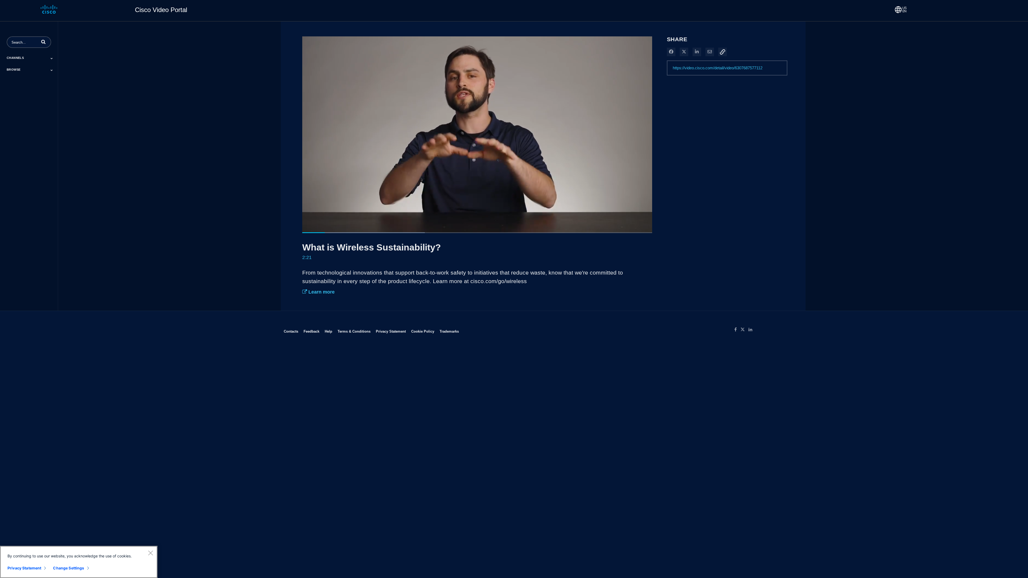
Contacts (291, 331)
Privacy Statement (391, 331)
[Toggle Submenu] (52, 58)
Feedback (311, 331)
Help (328, 331)
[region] (78, 562)
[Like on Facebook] (737, 330)
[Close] (150, 553)
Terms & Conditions (354, 331)
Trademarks (449, 331)
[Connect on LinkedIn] (752, 330)
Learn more (321, 292)
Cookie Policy (422, 331)
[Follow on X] (744, 330)
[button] (43, 42)
